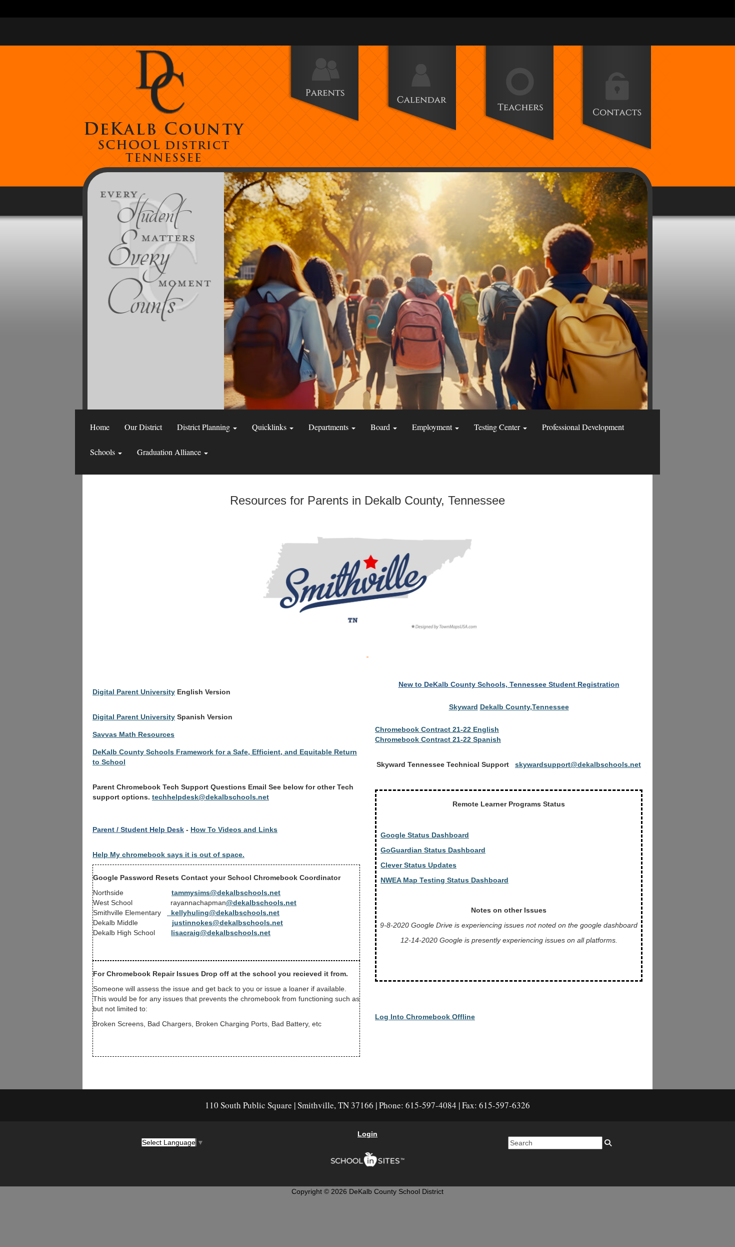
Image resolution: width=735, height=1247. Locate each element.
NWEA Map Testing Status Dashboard (444, 880)
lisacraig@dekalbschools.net (220, 933)
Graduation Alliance (170, 452)
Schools (103, 452)
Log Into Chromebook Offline (425, 1017)
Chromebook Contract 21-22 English (437, 729)
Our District (143, 427)
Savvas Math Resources (133, 734)
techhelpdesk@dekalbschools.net (210, 797)
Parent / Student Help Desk (138, 829)
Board (381, 427)
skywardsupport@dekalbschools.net (578, 764)
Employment (433, 427)
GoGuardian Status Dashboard (433, 850)
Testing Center (498, 427)
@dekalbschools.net (261, 903)
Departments (329, 427)
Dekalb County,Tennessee (524, 707)
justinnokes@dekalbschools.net (227, 923)
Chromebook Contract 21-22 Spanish (438, 739)
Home (100, 427)
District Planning (204, 427)
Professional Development (583, 427)
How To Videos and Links (234, 829)
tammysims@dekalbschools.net (226, 893)
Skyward (463, 707)
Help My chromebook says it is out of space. (168, 855)
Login (368, 1134)
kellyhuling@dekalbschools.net (223, 913)
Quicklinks (270, 427)
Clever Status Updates (418, 865)
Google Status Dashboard (424, 835)
